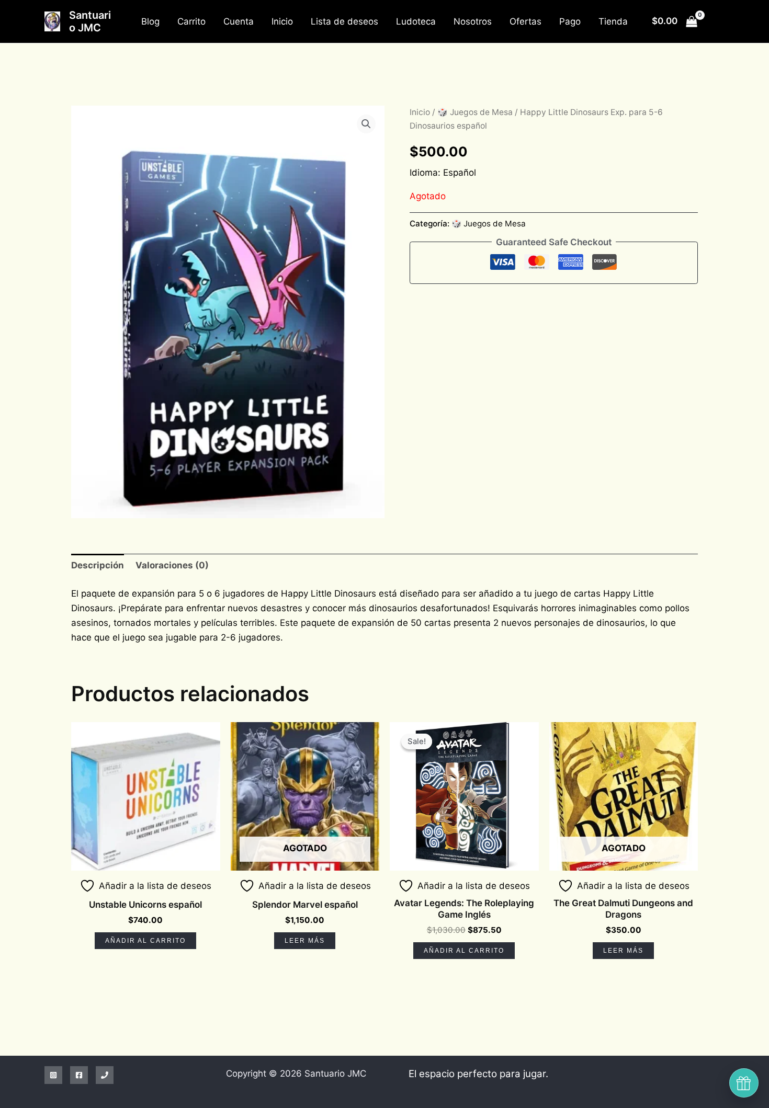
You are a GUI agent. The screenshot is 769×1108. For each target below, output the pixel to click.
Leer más (305, 940)
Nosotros (473, 21)
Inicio (282, 21)
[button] (366, 124)
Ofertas (525, 21)
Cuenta (238, 21)
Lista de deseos (344, 21)
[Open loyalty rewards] (744, 1083)
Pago (570, 21)
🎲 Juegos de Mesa (475, 112)
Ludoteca (416, 21)
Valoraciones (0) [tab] (172, 565)
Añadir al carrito (145, 940)
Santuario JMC (90, 21)
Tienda (613, 21)
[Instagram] (53, 1075)
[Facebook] (79, 1075)
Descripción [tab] (97, 565)
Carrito (191, 21)
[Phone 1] (105, 1075)
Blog (150, 21)
